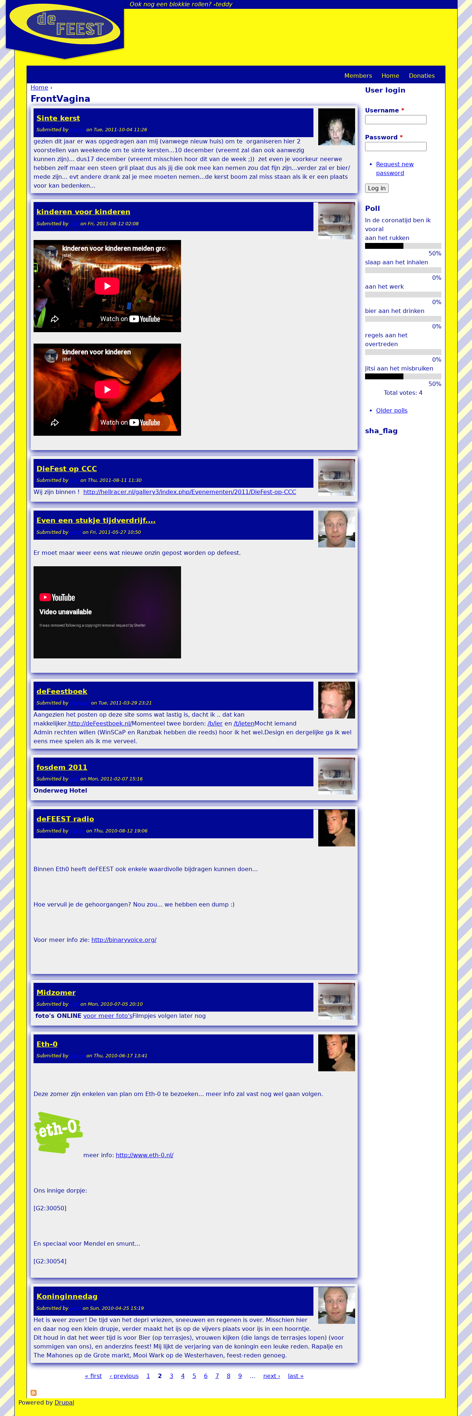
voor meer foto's (107, 1015)
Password (384, 137)
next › (271, 1376)
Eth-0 (47, 1044)
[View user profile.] (336, 143)
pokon (77, 831)
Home (39, 87)
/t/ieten (244, 723)
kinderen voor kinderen (84, 212)
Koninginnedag (67, 1296)
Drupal (64, 1402)
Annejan (80, 703)
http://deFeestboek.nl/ (100, 723)
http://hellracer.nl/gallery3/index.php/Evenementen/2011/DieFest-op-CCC (189, 491)
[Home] (65, 24)
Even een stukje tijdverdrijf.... (96, 520)
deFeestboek (62, 691)
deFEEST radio (65, 819)
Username (384, 110)
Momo (77, 129)
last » (296, 1376)
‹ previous (124, 1376)
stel (74, 223)
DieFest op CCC (67, 469)
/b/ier (215, 723)
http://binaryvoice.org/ (123, 939)
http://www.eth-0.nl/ (144, 1155)
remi (75, 532)
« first (93, 1376)
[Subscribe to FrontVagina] (34, 1393)
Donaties (422, 75)
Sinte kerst (58, 118)
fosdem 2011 (62, 767)
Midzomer (56, 992)
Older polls (391, 410)
